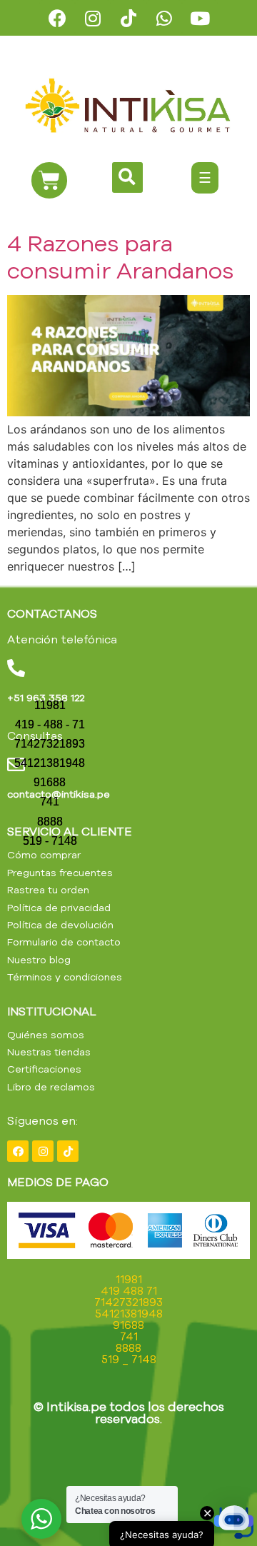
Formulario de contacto (64, 942)
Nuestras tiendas (49, 1052)
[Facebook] (57, 18)
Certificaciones (44, 1069)
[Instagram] (93, 18)
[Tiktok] (128, 18)
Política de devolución (60, 924)
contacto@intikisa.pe (58, 794)
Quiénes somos (45, 1034)
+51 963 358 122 (45, 697)
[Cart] (49, 180)
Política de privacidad (59, 907)
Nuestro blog (39, 959)
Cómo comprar (44, 854)
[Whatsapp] (164, 18)
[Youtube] (200, 18)
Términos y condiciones (64, 977)
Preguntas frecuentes (60, 872)
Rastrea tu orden (48, 889)
